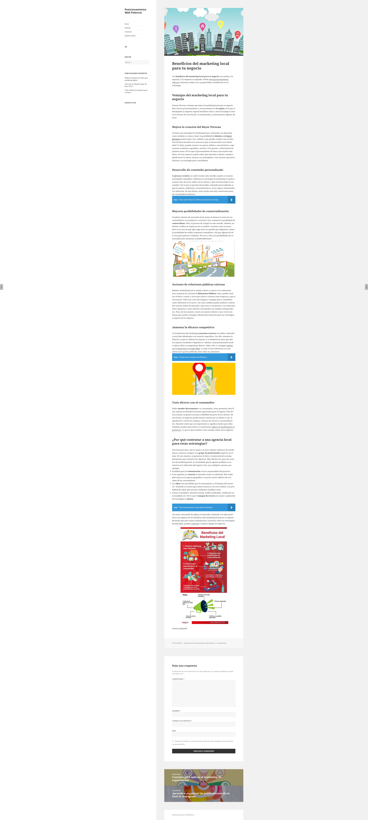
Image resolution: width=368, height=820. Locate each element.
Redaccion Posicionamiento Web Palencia (200, 643)
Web (174, 731)
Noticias (128, 28)
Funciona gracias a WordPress (183, 815)
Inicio (127, 24)
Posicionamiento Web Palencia (135, 11)
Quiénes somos (130, 36)
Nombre (176, 711)
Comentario (178, 679)
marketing (222, 643)
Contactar (128, 32)
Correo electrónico (182, 721)
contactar (195, 523)
